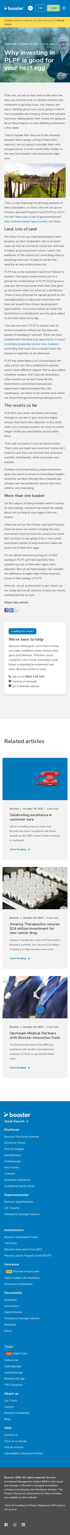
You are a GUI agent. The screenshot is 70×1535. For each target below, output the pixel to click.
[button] (7, 1528)
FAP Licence (58, 1505)
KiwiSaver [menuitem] (10, 1300)
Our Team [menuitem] (10, 1401)
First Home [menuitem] (11, 1167)
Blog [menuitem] (7, 1419)
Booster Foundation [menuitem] (16, 1413)
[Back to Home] (14, 8)
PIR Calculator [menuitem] (13, 1385)
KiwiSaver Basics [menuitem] (15, 1143)
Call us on (27, 677)
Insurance (11, 1264)
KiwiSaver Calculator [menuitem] (17, 1180)
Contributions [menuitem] (12, 1155)
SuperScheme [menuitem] (13, 1312)
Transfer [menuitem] (9, 1174)
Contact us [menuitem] (11, 1435)
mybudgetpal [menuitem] (12, 1366)
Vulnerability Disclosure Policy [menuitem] (23, 1453)
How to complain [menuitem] (15, 1441)
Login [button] (53, 8)
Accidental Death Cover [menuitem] (19, 1186)
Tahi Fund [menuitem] (10, 1243)
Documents (13, 1293)
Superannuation (16, 1195)
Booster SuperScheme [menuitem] (18, 1202)
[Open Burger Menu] (63, 8)
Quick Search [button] (14, 1121)
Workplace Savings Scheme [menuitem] (21, 1214)
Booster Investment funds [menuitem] (21, 1237)
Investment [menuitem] (11, 1306)
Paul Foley (10, 44)
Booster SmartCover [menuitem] (23, 1271)
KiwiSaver (11, 1129)
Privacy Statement (39, 1505)
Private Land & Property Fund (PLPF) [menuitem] (28, 1256)
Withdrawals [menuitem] (12, 1161)
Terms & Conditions (15, 1505)
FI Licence (11, 1509)
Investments (14, 1230)
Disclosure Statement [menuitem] (18, 1284)
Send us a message (24, 681)
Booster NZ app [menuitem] (14, 1379)
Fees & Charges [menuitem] (14, 1149)
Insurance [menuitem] (10, 1325)
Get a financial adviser (25, 686)
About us (11, 1393)
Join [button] (40, 8)
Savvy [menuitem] (8, 1331)
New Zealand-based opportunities (26, 221)
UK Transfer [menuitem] (12, 1208)
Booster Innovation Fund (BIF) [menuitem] (23, 1249)
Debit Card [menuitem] (17, 1353)
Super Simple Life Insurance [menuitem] (21, 1278)
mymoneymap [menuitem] (13, 1373)
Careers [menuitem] (9, 1407)
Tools (8, 1346)
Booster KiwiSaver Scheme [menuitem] (21, 1137)
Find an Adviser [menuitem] (14, 1447)
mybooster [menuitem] (11, 1360)
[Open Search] (31, 7)
